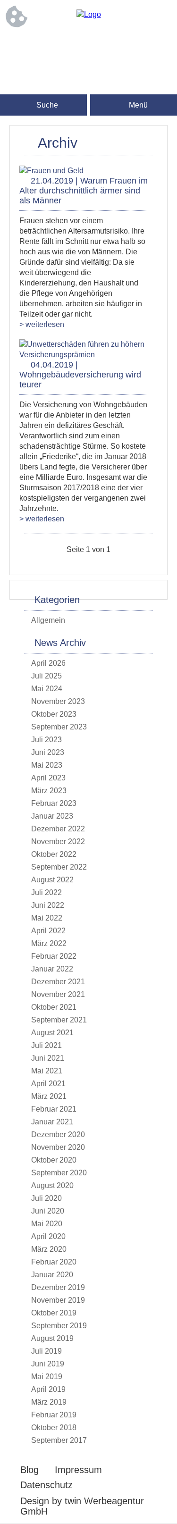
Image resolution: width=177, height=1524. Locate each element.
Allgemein (48, 620)
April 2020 (48, 1236)
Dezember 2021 (58, 982)
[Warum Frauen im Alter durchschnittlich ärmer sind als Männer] (51, 171)
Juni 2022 (47, 905)
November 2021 (58, 994)
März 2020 (49, 1249)
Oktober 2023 (53, 714)
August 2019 (52, 1338)
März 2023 (49, 791)
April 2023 (48, 778)
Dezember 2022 (58, 829)
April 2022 (48, 931)
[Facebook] (51, 46)
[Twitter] (108, 46)
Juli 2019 (46, 1351)
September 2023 (59, 727)
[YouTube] (89, 65)
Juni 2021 (47, 1058)
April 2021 (48, 1084)
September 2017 (59, 1440)
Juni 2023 (47, 752)
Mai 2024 (46, 689)
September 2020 (59, 1173)
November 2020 (58, 1147)
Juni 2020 (47, 1211)
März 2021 (49, 1096)
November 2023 (58, 701)
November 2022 (58, 841)
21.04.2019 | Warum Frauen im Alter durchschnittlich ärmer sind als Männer (83, 190)
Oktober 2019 (53, 1313)
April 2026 (48, 663)
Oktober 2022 (53, 854)
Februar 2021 (53, 1109)
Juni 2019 (47, 1364)
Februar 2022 (53, 956)
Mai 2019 (46, 1377)
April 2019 (48, 1389)
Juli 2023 (46, 740)
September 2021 (59, 1020)
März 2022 (49, 943)
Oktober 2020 (53, 1160)
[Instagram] (70, 46)
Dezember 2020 (58, 1134)
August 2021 (52, 1033)
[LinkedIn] (89, 46)
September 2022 (59, 867)
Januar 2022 (52, 969)
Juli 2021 (46, 1045)
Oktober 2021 (53, 1007)
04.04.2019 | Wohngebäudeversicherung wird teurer (80, 374)
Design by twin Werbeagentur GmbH (82, 1506)
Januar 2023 (52, 816)
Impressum (78, 1470)
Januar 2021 (52, 1122)
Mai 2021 (46, 1071)
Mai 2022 (46, 918)
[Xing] (126, 46)
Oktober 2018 (53, 1428)
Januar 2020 (52, 1275)
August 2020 (52, 1185)
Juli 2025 (46, 676)
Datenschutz (46, 1485)
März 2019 (49, 1402)
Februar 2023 (53, 803)
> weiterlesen (41, 324)
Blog (29, 1470)
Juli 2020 (46, 1198)
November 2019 (58, 1300)
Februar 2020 (53, 1262)
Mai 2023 (46, 765)
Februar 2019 (53, 1415)
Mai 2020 (46, 1224)
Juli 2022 (46, 892)
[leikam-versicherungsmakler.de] (88, 14)
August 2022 (52, 880)
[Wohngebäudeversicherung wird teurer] (83, 355)
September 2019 (59, 1326)
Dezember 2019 (58, 1287)
